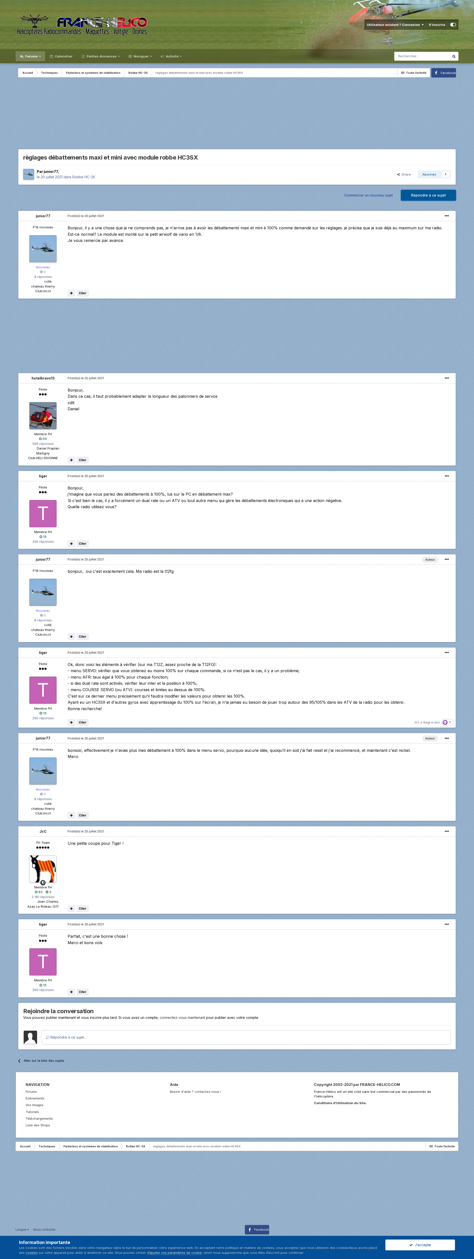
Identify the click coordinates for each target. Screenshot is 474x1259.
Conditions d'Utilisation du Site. (340, 1103)
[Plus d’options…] (447, 216)
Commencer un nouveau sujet (368, 195)
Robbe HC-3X (83, 177)
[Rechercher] (454, 56)
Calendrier (63, 56)
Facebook (448, 73)
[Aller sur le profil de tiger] (43, 513)
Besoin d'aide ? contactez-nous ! (195, 1092)
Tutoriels (32, 1112)
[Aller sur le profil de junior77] (28, 174)
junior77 (51, 171)
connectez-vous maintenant (182, 1017)
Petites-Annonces (101, 56)
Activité (171, 56)
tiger (43, 476)
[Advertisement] (237, 114)
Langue (21, 1229)
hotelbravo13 (43, 378)
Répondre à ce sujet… (68, 1037)
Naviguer (141, 56)
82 (40, 892)
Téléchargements (39, 1118)
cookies (32, 1253)
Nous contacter (44, 1229)
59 (44, 439)
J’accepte (422, 1245)
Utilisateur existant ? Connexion (394, 25)
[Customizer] (453, 24)
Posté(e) (86, 216)
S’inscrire (437, 25)
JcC (417, 722)
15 (44, 537)
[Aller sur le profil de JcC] (43, 868)
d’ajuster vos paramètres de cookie (174, 1253)
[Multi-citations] (71, 293)
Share (405, 174)
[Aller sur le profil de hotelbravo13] (43, 415)
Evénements (35, 1098)
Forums (31, 56)
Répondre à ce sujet (428, 195)
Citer (82, 293)
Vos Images (34, 1105)
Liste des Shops (38, 1125)
